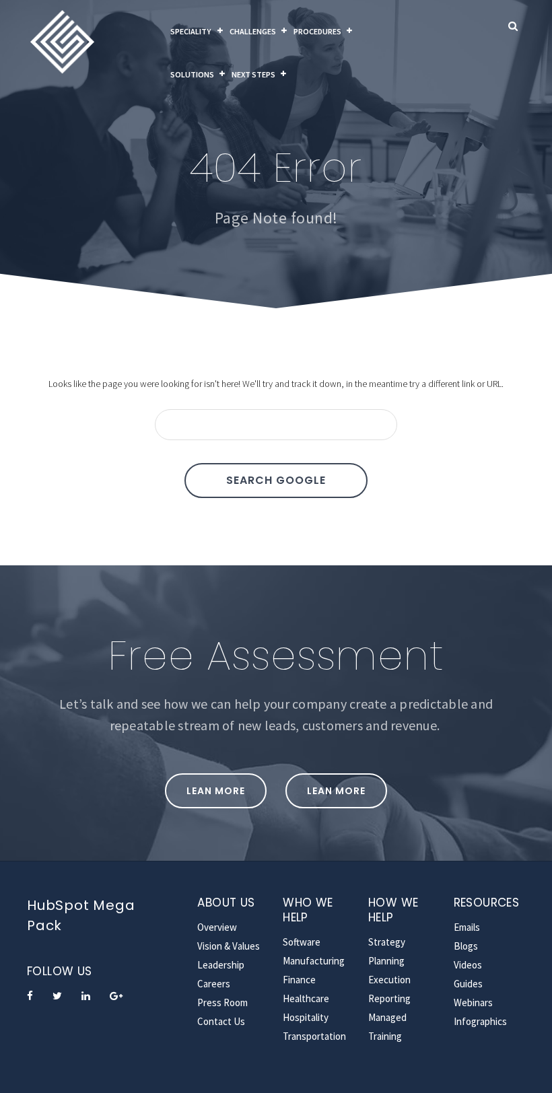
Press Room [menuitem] (222, 1002)
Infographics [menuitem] (480, 1021)
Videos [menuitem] (468, 964)
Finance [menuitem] (299, 979)
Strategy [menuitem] (386, 942)
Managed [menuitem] (387, 1017)
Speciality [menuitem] (191, 31)
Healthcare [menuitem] (306, 998)
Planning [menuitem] (386, 960)
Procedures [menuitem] (317, 31)
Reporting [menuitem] (389, 998)
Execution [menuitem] (389, 979)
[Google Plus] (116, 995)
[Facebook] (30, 995)
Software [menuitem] (301, 942)
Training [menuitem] (385, 1036)
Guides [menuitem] (468, 983)
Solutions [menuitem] (192, 74)
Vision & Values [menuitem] (228, 946)
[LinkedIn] (85, 995)
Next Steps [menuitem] (253, 74)
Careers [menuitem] (213, 983)
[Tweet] (57, 995)
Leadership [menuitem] (220, 964)
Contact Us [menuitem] (221, 1021)
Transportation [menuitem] (314, 1036)
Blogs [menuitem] (466, 946)
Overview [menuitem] (217, 927)
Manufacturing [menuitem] (314, 960)
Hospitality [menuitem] (306, 1017)
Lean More (215, 791)
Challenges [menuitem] (253, 31)
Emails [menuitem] (467, 927)
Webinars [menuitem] (473, 1002)
